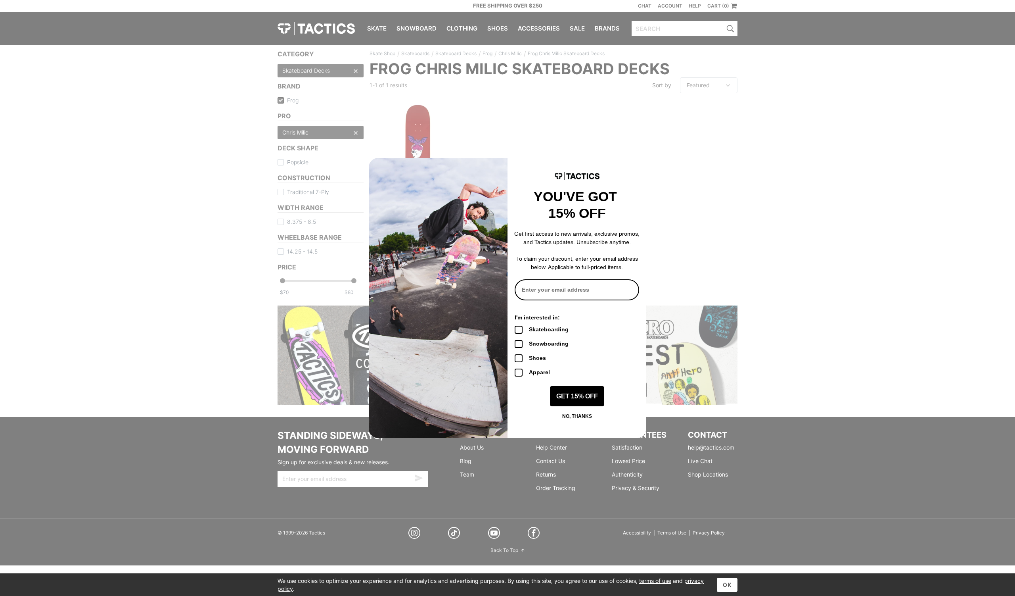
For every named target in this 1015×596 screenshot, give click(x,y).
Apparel (539, 372)
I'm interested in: (537, 317)
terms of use (655, 580)
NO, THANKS (577, 416)
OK (727, 584)
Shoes (537, 358)
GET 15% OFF (577, 396)
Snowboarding (549, 343)
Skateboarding (549, 329)
